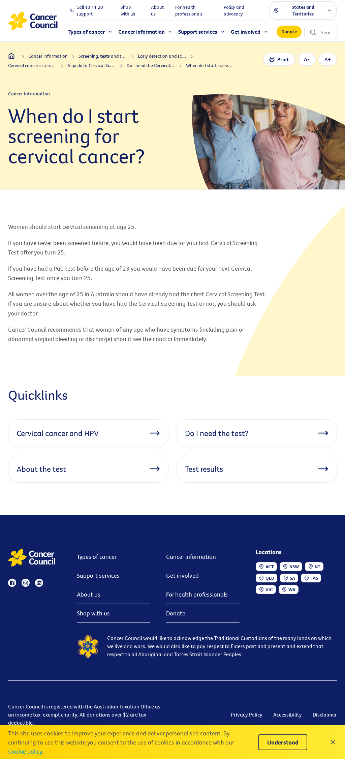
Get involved (182, 575)
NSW (294, 567)
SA (292, 578)
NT (317, 567)
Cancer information (191, 556)
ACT (269, 567)
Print (283, 59)
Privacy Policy (246, 714)
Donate (289, 32)
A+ (327, 59)
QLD (269, 578)
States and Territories (303, 10)
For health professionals (197, 594)
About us (88, 594)
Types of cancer (97, 556)
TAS (314, 578)
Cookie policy (25, 751)
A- (307, 59)
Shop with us (93, 613)
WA (291, 589)
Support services (98, 575)
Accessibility (287, 714)
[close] (333, 742)
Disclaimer (325, 714)
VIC (269, 589)
